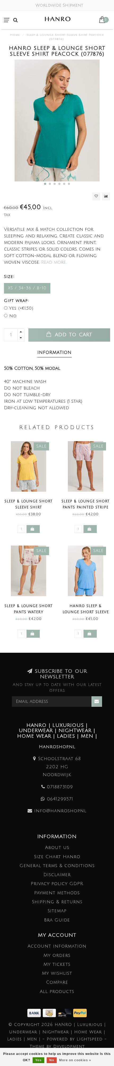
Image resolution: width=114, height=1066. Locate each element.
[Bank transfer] (35, 1012)
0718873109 (60, 786)
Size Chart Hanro (57, 856)
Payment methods (57, 892)
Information (54, 352)
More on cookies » (75, 1060)
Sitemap (57, 910)
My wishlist (57, 973)
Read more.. (54, 262)
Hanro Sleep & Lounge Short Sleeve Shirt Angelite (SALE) (86, 612)
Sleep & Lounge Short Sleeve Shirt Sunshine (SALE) (28, 507)
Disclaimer (57, 874)
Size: (9, 277)
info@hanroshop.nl (60, 810)
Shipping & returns (57, 901)
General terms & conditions (57, 865)
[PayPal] (80, 1012)
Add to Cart (72, 334)
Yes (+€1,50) (21, 308)
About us (57, 847)
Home (15, 35)
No (13, 316)
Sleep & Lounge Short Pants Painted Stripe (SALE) (85, 507)
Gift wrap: (16, 301)
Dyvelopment (69, 1046)
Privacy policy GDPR (57, 883)
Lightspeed (90, 1039)
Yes (38, 1060)
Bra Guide (57, 920)
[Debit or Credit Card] (65, 1012)
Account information (57, 946)
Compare (57, 982)
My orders (57, 955)
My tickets (57, 964)
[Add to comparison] (106, 196)
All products (57, 991)
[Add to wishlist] (96, 196)
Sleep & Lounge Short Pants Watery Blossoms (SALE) (28, 612)
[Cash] (50, 1012)
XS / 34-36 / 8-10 (27, 288)
